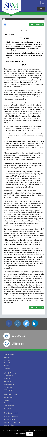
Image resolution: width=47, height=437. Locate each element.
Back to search (37, 25)
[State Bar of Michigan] (11, 7)
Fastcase (6, 400)
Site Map (7, 360)
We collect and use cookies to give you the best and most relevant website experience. (23, 432)
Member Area (8, 397)
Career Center (8, 403)
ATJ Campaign (8, 390)
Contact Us (7, 363)
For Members (8, 376)
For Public (7, 378)
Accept (30, 434)
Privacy (6, 366)
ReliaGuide (7, 409)
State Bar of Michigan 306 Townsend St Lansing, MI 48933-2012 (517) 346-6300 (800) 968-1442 (12, 422)
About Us (7, 357)
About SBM (9, 354)
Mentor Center (9, 406)
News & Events (9, 384)
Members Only (10, 394)
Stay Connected (11, 413)
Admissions (7, 381)
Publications (8, 387)
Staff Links (7, 369)
